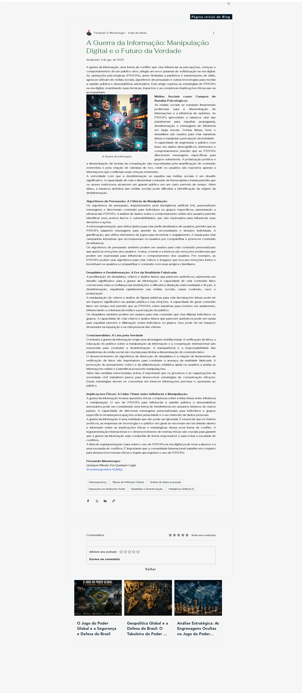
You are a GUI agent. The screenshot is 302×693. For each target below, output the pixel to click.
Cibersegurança (97, 482)
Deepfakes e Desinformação (147, 488)
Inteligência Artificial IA (181, 488)
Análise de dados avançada (165, 482)
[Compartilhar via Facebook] (88, 501)
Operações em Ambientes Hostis (107, 488)
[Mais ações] (213, 33)
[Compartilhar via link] (113, 501)
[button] (228, 3)
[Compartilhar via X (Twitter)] (96, 501)
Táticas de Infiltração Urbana (128, 482)
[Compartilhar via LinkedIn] (105, 501)
